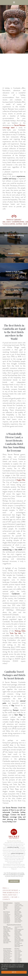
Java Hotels (5, 938)
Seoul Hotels (17, 942)
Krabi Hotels (17, 936)
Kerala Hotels (6, 933)
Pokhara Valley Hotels (19, 939)
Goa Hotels (5, 932)
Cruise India (5, 913)
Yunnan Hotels (6, 930)
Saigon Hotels (17, 946)
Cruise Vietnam (6, 922)
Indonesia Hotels (18, 908)
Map (4, 909)
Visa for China (17, 952)
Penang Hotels (17, 931)
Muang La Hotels (18, 930)
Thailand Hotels (18, 919)
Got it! (14, 972)
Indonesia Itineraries (7, 956)
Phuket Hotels (17, 937)
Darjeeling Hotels (6, 931)
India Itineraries (6, 954)
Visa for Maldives (18, 959)
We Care (14, 897)
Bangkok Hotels (18, 933)
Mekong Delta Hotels (19, 945)
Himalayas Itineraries (7, 953)
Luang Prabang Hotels (19, 929)
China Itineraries (6, 952)
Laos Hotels (17, 910)
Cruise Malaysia (6, 918)
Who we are (5, 904)
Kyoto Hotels (5, 942)
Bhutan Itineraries (7, 950)
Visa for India (17, 953)
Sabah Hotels (17, 932)
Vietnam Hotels (18, 922)
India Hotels (17, 906)
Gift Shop (5, 908)
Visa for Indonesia (18, 954)
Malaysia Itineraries (7, 959)
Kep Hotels (5, 926)
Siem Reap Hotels (7, 927)
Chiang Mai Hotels (18, 935)
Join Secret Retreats (10, 890)
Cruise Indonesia (6, 914)
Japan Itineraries (6, 957)
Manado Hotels (6, 940)
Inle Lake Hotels (18, 938)
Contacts (6, 899)
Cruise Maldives (6, 919)
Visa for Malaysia (18, 958)
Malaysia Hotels (18, 911)
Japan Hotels (17, 909)
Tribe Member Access (10, 893)
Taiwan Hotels (17, 918)
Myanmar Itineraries (7, 960)
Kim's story (5, 905)
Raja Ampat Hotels (7, 941)
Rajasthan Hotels (6, 935)
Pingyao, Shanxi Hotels (8, 928)
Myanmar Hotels (18, 912)
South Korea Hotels (18, 916)
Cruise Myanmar (6, 920)
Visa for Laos (17, 957)
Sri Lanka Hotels (18, 917)
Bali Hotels (5, 937)
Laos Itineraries (6, 958)
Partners (5, 906)
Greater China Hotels (19, 905)
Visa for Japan (17, 956)
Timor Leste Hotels (18, 920)
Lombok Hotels (6, 939)
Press (5, 888)
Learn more (4, 968)
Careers (6, 897)
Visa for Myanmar (18, 960)
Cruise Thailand (6, 921)
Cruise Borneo (6, 915)
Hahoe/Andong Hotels (19, 940)
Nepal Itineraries (6, 961)
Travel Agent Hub (9, 895)
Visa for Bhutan (18, 950)
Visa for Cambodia (18, 951)
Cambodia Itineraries (7, 951)
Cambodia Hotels (18, 904)
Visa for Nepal (17, 961)
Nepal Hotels (17, 913)
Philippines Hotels (18, 915)
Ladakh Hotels (6, 934)
